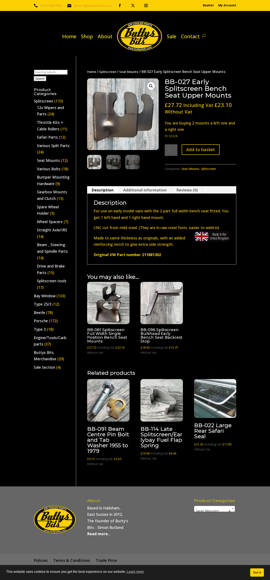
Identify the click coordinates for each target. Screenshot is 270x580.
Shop (87, 36)
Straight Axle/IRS (52, 229)
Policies (41, 560)
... (98, 533)
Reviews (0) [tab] (187, 189)
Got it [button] (257, 572)
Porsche (41, 320)
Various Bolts (49, 168)
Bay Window (44, 295)
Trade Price (106, 560)
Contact (190, 36)
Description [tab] (102, 189)
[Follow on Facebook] (119, 5)
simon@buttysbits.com (93, 6)
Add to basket (200, 149)
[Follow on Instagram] (146, 5)
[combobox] (214, 509)
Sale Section (44, 367)
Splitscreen (107, 72)
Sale (171, 36)
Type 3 (40, 329)
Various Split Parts (53, 145)
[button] (151, 86)
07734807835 (51, 6)
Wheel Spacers (50, 221)
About (105, 36)
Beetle (39, 312)
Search (40, 79)
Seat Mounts (128, 72)
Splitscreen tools (51, 280)
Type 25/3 (42, 304)
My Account (227, 5)
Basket (208, 5)
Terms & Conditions (71, 560)
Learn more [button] (135, 571)
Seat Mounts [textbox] (213, 510)
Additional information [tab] (145, 189)
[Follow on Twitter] (133, 5)
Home (69, 36)
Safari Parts (47, 137)
